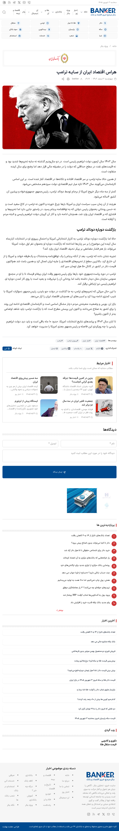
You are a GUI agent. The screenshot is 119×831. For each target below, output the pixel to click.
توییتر (88, 348)
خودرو (48, 794)
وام (23, 11)
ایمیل (53, 348)
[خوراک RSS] (9, 2)
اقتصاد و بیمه (16, 12)
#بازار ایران (86, 340)
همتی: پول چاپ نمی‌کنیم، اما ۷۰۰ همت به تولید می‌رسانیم (84, 580)
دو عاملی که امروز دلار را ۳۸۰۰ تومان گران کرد (96, 708)
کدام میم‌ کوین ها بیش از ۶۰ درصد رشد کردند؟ (96, 699)
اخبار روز (76, 12)
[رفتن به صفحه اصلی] (103, 12)
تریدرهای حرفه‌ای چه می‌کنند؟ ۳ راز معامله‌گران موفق (86, 587)
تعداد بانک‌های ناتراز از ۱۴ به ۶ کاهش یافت (90, 535)
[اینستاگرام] (4, 2)
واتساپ (76, 348)
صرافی (11, 775)
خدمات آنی (9, 781)
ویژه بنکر (68, 12)
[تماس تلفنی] (29, 2)
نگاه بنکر (10, 805)
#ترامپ (60, 340)
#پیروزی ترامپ (72, 340)
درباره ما (65, 781)
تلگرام (98, 348)
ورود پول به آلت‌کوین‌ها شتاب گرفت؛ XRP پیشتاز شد (86, 595)
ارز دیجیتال (34, 12)
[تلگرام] (14, 2)
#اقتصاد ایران (100, 340)
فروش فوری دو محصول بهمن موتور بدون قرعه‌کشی (93, 651)
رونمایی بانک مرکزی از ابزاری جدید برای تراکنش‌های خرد (85, 565)
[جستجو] (4, 12)
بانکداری (58, 12)
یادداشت (47, 805)
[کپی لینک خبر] (63, 79)
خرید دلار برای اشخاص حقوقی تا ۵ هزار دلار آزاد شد (87, 550)
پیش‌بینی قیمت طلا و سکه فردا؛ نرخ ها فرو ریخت (94, 660)
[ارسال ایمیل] (24, 2)
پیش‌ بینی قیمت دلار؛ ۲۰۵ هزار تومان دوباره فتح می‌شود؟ (91, 670)
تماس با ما (64, 786)
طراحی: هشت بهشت (10, 826)
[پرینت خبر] (68, 79)
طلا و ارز (47, 12)
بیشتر (60, 610)
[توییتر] (19, 2)
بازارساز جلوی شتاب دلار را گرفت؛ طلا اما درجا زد (96, 689)
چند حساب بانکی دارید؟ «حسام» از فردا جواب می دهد (86, 572)
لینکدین (65, 348)
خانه (86, 12)
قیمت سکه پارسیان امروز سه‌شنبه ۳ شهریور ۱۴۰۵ (95, 718)
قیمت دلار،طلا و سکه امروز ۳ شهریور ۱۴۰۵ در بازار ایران (92, 680)
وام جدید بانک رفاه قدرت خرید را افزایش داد (90, 602)
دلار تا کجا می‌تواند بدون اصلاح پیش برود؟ (90, 543)
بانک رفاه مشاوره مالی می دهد (103, 641)
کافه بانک (28, 781)
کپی (5, 348)
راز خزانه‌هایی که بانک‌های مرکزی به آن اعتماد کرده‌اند (86, 558)
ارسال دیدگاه (58, 472)
